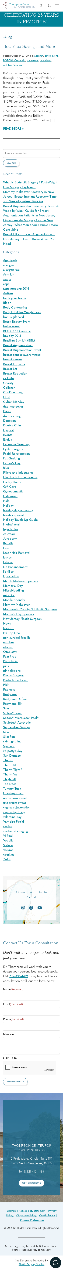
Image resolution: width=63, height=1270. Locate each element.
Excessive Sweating (16, 444)
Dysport (8, 430)
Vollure (8, 845)
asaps (7, 279)
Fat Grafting (11, 458)
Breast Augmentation (18, 345)
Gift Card (9, 487)
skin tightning (12, 741)
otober (8, 647)
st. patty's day (12, 751)
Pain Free (9, 656)
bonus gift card (13, 317)
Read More (12, 128)
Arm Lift (8, 274)
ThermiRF (10, 765)
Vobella (8, 840)
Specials (9, 746)
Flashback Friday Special (20, 477)
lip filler (8, 572)
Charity (8, 383)
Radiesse (9, 689)
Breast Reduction (15, 373)
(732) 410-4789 (34, 1171)
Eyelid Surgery (13, 449)
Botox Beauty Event (16, 322)
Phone (13, 1019)
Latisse (8, 562)
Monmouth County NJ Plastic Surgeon (30, 609)
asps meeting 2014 (16, 289)
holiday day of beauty (18, 510)
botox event (51, 56)
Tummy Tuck (12, 788)
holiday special (13, 515)
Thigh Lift (9, 779)
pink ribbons (12, 671)
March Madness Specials (20, 581)
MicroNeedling (13, 590)
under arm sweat (15, 798)
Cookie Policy (47, 1215)
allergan (38, 56)
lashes (7, 557)
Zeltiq (7, 859)
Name (13, 989)
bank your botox (14, 298)
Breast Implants (14, 364)
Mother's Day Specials (18, 614)
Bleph (7, 303)
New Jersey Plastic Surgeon (22, 619)
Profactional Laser (15, 680)
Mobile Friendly (14, 600)
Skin (6, 732)
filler (6, 468)
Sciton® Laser (12, 713)
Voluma (17, 65)
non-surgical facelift (16, 638)
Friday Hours (12, 482)
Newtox (8, 628)
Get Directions (31, 1183)
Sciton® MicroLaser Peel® (21, 718)
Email (13, 1004)
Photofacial (10, 661)
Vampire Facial (13, 821)
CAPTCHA (10, 1058)
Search (11, 163)
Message (8, 1034)
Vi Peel (8, 836)
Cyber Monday (13, 402)
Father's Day (11, 463)
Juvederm (45, 60)
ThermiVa (10, 774)
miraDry (9, 595)
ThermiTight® (12, 770)
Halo (6, 501)
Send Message (15, 1081)
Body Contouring (15, 307)
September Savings (16, 727)
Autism (8, 293)
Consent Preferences (32, 1220)
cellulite (8, 378)
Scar (6, 708)
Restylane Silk (12, 704)
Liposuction (11, 576)
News (7, 623)
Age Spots (10, 260)
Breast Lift (10, 369)
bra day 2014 (12, 336)
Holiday (8, 505)
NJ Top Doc (11, 633)
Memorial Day (13, 586)
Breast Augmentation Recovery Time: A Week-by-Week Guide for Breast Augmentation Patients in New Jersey (30, 211)
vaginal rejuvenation (16, 807)
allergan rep (11, 270)
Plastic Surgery (13, 675)
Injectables (10, 529)
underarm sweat (14, 803)
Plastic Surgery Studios (31, 1264)
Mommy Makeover (16, 605)
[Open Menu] (57, 6)
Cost (6, 397)
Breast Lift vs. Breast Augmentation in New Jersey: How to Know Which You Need (29, 239)
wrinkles (8, 855)
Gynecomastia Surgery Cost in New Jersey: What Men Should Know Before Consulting (30, 225)
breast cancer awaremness (22, 355)
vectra (7, 826)
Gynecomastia (13, 491)
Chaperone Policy (26, 1215)
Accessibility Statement (32, 1211)
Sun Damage (12, 755)
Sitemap (11, 1211)
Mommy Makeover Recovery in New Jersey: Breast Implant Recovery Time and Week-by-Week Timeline (30, 197)
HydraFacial (11, 524)
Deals (7, 411)
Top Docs (9, 784)
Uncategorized (13, 793)
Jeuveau (9, 534)
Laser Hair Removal (16, 553)
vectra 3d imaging (15, 831)
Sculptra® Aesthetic (17, 722)
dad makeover (13, 406)
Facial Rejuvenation (16, 454)
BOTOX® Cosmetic (14, 60)
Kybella (8, 543)
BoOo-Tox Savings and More (29, 46)
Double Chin (12, 425)
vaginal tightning (14, 812)
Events (7, 435)
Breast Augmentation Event (22, 350)
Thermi (8, 760)
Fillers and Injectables (18, 472)
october (7, 65)
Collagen (9, 388)
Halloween (32, 60)
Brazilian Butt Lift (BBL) (19, 340)
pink (6, 666)
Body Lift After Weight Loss (22, 312)
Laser (7, 548)
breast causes (12, 359)
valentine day (12, 817)
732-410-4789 (18, 976)
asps (6, 284)
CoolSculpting (13, 392)
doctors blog (12, 416)
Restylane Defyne (15, 699)
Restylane (10, 694)
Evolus (7, 439)
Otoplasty (10, 652)
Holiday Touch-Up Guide (20, 520)
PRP (6, 685)
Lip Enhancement (15, 567)
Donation (9, 421)
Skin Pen (9, 737)
